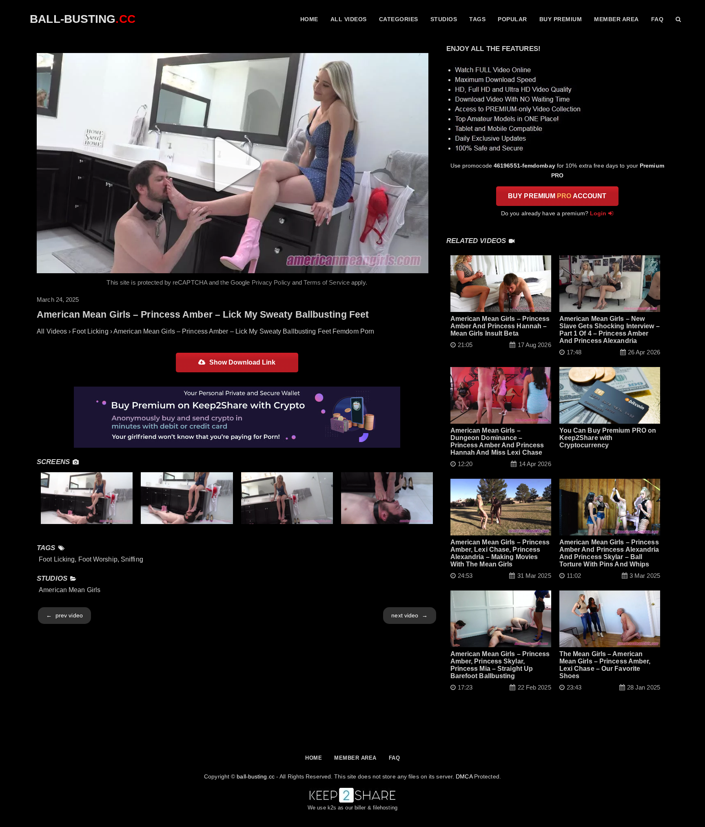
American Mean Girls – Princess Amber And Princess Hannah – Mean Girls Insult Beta (500, 326)
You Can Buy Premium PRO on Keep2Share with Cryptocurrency (607, 438)
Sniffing (132, 559)
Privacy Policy (271, 282)
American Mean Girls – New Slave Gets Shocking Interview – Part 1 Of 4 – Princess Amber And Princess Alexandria (609, 329)
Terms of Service (327, 282)
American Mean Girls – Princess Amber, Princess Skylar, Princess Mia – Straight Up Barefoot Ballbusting (500, 664)
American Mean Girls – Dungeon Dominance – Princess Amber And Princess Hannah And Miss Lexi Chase (497, 441)
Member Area (616, 19)
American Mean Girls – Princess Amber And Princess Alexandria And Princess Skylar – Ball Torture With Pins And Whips (609, 553)
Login (598, 213)
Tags (477, 19)
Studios (443, 19)
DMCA (464, 776)
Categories (398, 19)
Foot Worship (98, 559)
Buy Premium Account (557, 195)
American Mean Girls (69, 589)
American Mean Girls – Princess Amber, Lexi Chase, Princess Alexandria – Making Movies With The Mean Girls (500, 553)
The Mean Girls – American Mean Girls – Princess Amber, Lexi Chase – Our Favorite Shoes (605, 664)
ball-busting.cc (256, 776)
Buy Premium (560, 19)
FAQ (657, 19)
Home (309, 19)
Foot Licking (57, 559)
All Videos (348, 19)
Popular (512, 19)
